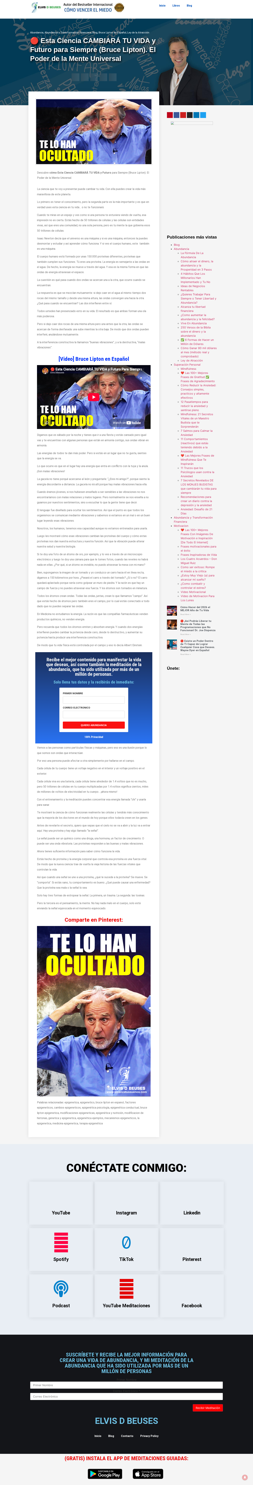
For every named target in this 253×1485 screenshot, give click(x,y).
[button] (75, 77)
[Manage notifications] (245, 1477)
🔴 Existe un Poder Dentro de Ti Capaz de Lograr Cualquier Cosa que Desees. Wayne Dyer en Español (197, 645)
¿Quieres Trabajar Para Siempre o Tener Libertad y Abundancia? (198, 298)
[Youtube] (183, 115)
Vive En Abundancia (194, 323)
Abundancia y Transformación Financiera (68, 32)
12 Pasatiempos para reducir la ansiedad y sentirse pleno (194, 406)
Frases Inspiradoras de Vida (199, 554)
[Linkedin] (196, 115)
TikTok (126, 1259)
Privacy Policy (149, 1436)
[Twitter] (203, 115)
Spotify (61, 1259)
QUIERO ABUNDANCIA (94, 725)
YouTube (61, 1213)
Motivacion (181, 525)
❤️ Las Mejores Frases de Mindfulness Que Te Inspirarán (197, 459)
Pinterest (191, 1259)
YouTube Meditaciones (126, 1305)
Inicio (162, 5)
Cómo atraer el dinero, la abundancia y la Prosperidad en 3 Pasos (197, 265)
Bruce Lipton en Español (112, 32)
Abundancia (36, 32)
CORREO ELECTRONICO (76, 707)
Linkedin (191, 1213)
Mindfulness (188, 368)
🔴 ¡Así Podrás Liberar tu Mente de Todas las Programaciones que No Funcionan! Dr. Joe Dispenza (197, 625)
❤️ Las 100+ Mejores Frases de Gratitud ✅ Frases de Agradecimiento (198, 377)
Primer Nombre (126, 1379)
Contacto (127, 1436)
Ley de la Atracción (138, 32)
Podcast (61, 1305)
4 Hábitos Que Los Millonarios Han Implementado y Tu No (195, 278)
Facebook (192, 1305)
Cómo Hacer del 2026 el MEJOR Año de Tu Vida (195, 609)
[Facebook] (177, 115)
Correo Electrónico (126, 1391)
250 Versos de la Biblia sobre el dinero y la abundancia (196, 331)
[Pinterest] (170, 115)
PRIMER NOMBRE (73, 693)
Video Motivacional (193, 592)
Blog (189, 5)
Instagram (126, 1213)
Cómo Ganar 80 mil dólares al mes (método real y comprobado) (199, 352)
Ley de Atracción (192, 360)
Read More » (185, 614)
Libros (176, 5)
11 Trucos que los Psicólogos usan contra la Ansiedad (197, 472)
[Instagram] (190, 115)
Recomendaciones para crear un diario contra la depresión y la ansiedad (196, 501)
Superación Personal (187, 364)
